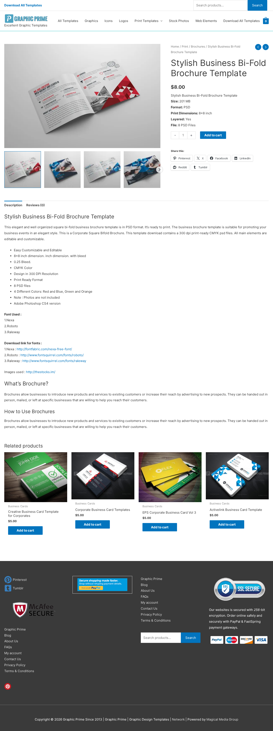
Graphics (91, 21)
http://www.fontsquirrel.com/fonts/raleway (54, 361)
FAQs (8, 647)
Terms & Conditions (19, 671)
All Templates (68, 21)
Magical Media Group (222, 719)
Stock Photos (179, 21)
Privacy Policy (14, 665)
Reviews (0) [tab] (35, 205)
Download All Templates (23, 5)
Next (159, 169)
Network (178, 719)
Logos (123, 21)
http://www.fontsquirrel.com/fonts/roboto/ (52, 355)
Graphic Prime (15, 629)
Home (175, 46)
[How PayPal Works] (102, 584)
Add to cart (213, 135)
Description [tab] (13, 205)
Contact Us (12, 659)
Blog (7, 635)
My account (13, 653)
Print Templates (146, 21)
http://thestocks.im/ (40, 372)
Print (185, 46)
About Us (11, 641)
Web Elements (206, 21)
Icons (109, 21)
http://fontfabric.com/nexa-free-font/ (44, 349)
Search (257, 5)
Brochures (198, 46)
